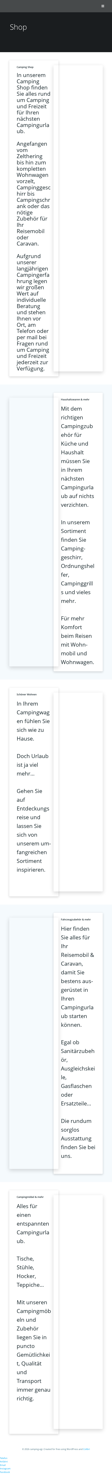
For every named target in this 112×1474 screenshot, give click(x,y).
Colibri (86, 1449)
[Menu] (103, 6)
